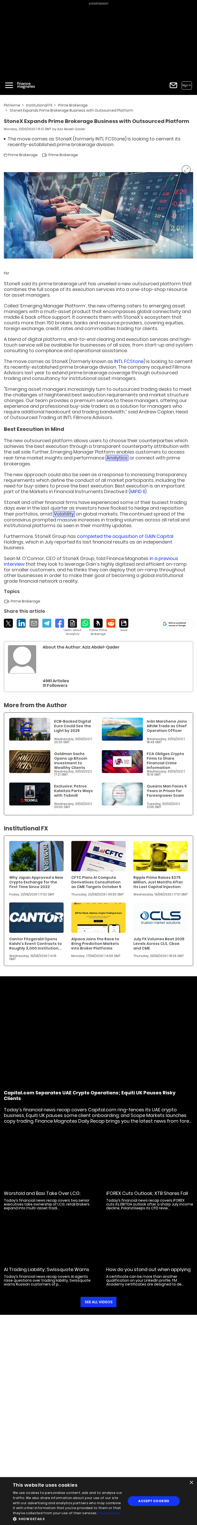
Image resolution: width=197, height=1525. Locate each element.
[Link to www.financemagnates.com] (29, 729)
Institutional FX (39, 105)
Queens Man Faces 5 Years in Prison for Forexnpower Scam (167, 791)
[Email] (33, 623)
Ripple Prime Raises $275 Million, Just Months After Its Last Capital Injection (158, 882)
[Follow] (98, 627)
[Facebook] (59, 623)
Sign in (186, 85)
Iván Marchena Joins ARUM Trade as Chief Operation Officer (167, 726)
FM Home (12, 105)
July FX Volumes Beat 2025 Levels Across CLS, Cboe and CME (158, 943)
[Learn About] (72, 627)
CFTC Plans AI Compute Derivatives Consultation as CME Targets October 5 (96, 882)
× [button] (191, 1483)
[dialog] (98, 1501)
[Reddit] (110, 623)
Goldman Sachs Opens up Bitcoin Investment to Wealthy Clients (70, 760)
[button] (68, 1518)
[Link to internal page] (22, 659)
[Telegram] (46, 623)
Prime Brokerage (73, 105)
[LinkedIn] (21, 623)
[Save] (123, 625)
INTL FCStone (129, 361)
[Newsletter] (173, 85)
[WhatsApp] (85, 623)
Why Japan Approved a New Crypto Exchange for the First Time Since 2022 (36, 882)
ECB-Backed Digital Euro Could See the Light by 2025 (72, 726)
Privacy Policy (109, 1513)
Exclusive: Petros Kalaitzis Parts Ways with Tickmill (73, 791)
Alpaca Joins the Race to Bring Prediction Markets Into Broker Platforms (95, 943)
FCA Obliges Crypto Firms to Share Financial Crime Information (165, 760)
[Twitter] (8, 623)
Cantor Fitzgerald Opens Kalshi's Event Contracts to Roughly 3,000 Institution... (35, 943)
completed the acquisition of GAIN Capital (125, 536)
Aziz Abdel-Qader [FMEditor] (71, 129)
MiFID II (137, 491)
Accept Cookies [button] (153, 1501)
